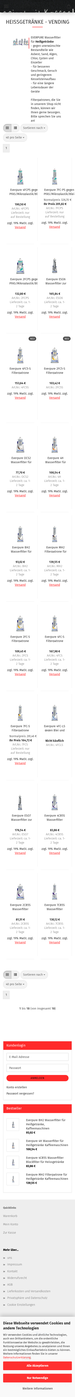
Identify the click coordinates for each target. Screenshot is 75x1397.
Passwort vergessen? (20, 1093)
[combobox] (34, 128)
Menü (6, 6)
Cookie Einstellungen (21, 1305)
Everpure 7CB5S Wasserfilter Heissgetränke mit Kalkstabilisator (54, 906)
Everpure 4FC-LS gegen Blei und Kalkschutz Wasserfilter (54, 728)
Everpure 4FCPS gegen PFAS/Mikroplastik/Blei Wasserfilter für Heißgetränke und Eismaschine (24, 191)
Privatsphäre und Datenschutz (27, 1298)
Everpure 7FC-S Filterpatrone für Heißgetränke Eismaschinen (20, 728)
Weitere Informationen (37, 1388)
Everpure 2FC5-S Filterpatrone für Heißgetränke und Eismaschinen (54, 370)
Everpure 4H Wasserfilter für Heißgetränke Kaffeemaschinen (55, 459)
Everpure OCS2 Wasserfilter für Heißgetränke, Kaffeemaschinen (21, 459)
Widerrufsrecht (17, 1278)
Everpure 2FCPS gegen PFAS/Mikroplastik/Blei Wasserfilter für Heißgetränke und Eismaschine (24, 281)
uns (9, 1258)
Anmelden (37, 1078)
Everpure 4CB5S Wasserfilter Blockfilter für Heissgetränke (54, 817)
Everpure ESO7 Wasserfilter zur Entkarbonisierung (21, 817)
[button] (7, 128)
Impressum (14, 1264)
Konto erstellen (16, 1087)
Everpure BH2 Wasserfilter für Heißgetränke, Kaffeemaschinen (21, 549)
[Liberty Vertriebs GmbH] (37, 6)
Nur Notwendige (37, 1378)
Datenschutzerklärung (17, 1357)
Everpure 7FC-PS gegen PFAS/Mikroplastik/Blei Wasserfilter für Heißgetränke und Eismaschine (59, 191)
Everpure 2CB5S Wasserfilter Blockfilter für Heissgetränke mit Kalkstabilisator (20, 906)
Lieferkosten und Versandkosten (28, 1291)
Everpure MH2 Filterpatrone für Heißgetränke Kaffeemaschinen (55, 549)
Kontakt (12, 1271)
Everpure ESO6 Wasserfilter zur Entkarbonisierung (56, 281)
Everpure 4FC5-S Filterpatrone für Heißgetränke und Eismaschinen (20, 370)
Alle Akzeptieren (37, 1365)
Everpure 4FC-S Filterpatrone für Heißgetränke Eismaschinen (54, 638)
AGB (9, 1284)
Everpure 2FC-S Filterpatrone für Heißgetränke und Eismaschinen (20, 638)
